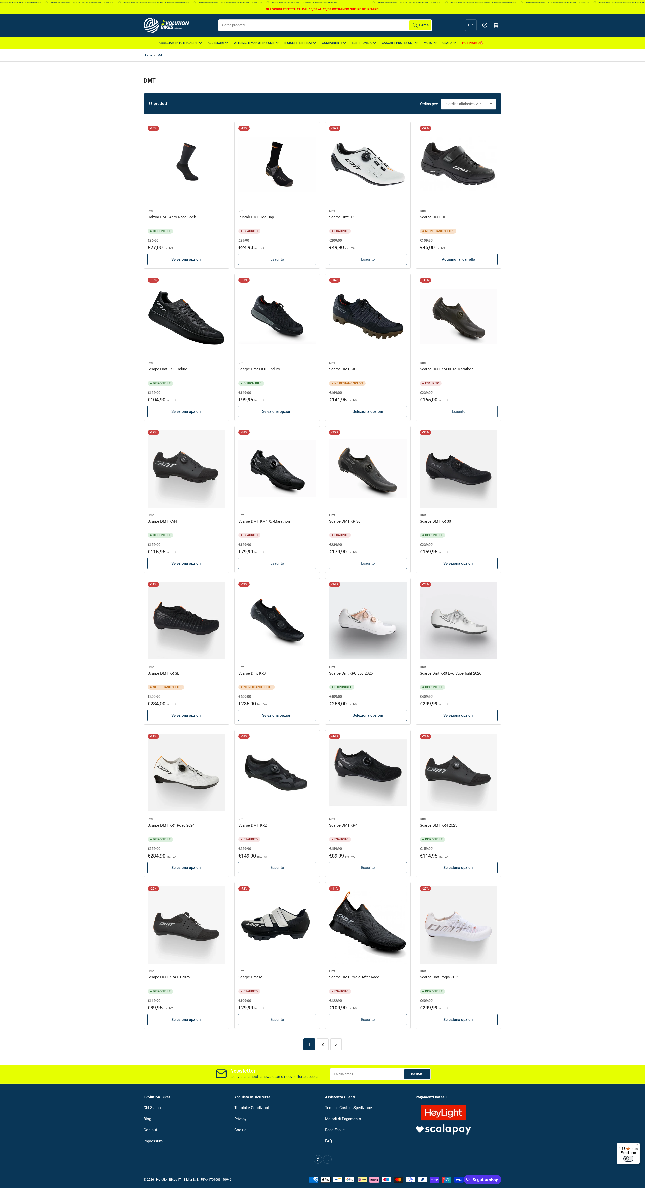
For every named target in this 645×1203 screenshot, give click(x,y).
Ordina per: (429, 104)
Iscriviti (417, 1074)
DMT (160, 55)
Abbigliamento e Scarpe (178, 43)
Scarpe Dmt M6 (251, 977)
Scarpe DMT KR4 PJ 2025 (169, 977)
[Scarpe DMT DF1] (458, 164)
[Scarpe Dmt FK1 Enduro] (186, 316)
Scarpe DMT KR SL (163, 673)
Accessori (216, 43)
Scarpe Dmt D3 (341, 217)
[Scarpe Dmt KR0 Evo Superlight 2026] (458, 620)
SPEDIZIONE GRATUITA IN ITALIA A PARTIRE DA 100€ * (64, 2)
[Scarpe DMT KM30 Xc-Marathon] (458, 316)
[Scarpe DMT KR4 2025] (458, 772)
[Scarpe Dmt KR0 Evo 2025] (368, 620)
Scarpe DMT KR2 (252, 825)
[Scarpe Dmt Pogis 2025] (458, 925)
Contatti (150, 1130)
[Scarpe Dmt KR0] (277, 620)
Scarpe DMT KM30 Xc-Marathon (446, 369)
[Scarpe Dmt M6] (277, 925)
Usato (447, 43)
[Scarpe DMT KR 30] (368, 469)
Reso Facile (335, 1130)
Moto (428, 43)
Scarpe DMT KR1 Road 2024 (171, 825)
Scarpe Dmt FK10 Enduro (259, 369)
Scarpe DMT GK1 (343, 369)
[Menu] (637, 1146)
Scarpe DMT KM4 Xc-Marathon (264, 521)
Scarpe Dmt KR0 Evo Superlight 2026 (450, 673)
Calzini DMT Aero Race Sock (172, 217)
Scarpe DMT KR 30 (344, 521)
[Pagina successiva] (336, 1044)
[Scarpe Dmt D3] (368, 164)
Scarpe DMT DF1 (434, 217)
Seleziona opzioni (186, 259)
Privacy (240, 1119)
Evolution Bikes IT (168, 1179)
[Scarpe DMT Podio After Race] (368, 925)
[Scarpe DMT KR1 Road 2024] (186, 772)
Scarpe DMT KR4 (343, 825)
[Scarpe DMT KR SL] (186, 620)
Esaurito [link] (277, 259)
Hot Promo (471, 43)
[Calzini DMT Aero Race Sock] (186, 164)
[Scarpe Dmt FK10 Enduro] (277, 316)
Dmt (151, 211)
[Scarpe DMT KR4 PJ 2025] (186, 925)
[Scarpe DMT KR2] (277, 772)
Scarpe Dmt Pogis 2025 (439, 977)
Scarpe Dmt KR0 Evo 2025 (351, 673)
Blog (147, 1119)
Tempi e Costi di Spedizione (348, 1107)
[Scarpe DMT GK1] (368, 316)
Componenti (332, 43)
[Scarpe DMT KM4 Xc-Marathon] (277, 469)
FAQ (328, 1141)
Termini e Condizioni (251, 1107)
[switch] (628, 1159)
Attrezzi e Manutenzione (254, 43)
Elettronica (362, 43)
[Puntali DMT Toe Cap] (277, 164)
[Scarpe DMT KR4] (368, 772)
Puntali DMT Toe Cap (256, 217)
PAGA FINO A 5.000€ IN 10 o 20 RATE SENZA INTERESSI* (138, 2)
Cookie (240, 1130)
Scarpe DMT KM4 (162, 521)
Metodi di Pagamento (343, 1119)
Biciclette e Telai (298, 43)
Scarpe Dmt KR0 (252, 673)
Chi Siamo (152, 1107)
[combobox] (325, 25)
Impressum (153, 1141)
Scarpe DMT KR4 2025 (438, 825)
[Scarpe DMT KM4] (186, 469)
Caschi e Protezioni (397, 43)
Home (148, 55)
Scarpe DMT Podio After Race (354, 977)
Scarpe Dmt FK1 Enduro (167, 369)
